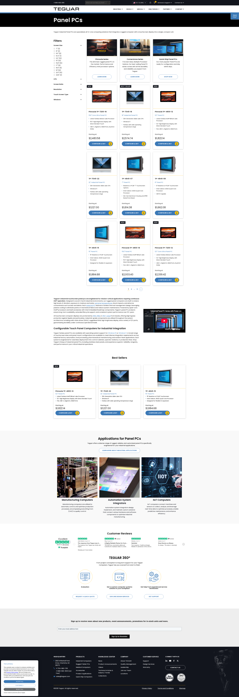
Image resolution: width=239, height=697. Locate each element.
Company (178, 9)
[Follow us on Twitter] (178, 661)
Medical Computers (83, 667)
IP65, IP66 (96, 316)
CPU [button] (55, 79)
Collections (102, 676)
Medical (140, 9)
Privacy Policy (147, 688)
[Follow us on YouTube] (170, 661)
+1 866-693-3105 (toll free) (63, 672)
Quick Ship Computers (84, 677)
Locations (124, 674)
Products (80, 657)
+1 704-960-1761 (62, 668)
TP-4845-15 (94, 248)
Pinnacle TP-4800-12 (164, 111)
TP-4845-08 (160, 178)
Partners (166, 9)
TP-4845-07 (127, 178)
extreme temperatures (103, 303)
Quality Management (128, 664)
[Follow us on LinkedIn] (166, 661)
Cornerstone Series (135, 59)
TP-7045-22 (94, 178)
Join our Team (126, 670)
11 (137, 289)
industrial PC (90, 305)
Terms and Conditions (166, 688)
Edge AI (129, 9)
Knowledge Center (106, 657)
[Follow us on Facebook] (174, 661)
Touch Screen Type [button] (61, 94)
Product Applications (83, 674)
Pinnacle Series (101, 59)
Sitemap (182, 688)
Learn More (101, 77)
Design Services (148, 664)
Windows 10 (112, 333)
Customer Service (151, 657)
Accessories (80, 670)
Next (141, 289)
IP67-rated (106, 316)
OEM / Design (153, 9)
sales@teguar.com (63, 676)
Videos (100, 667)
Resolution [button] (58, 89)
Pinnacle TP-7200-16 (98, 111)
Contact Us (175, 667)
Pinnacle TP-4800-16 (131, 248)
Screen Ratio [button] (58, 84)
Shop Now (168, 77)
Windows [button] (57, 100)
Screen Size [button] (58, 45)
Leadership (125, 667)
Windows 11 (123, 333)
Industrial (117, 9)
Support (146, 661)
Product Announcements (107, 664)
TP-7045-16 (127, 111)
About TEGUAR (126, 661)
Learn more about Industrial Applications (119, 450)
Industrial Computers (83, 661)
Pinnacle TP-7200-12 (164, 248)
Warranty (146, 667)
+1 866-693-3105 (59, 2)
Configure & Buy (98, 144)
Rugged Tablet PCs (83, 664)
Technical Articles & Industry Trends (105, 671)
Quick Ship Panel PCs (168, 59)
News (100, 661)
